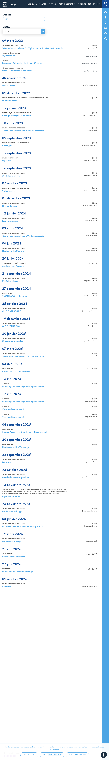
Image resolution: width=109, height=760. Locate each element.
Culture (52, 4)
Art (6, 19)
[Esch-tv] (105, 32)
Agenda (31, 4)
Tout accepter (29, 755)
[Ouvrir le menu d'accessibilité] (104, 755)
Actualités (41, 4)
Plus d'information (77, 755)
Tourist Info (94, 4)
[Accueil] (105, 11)
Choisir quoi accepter (52, 755)
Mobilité (82, 4)
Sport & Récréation (67, 4)
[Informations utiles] (105, 17)
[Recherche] (105, 38)
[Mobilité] (105, 27)
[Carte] (105, 22)
